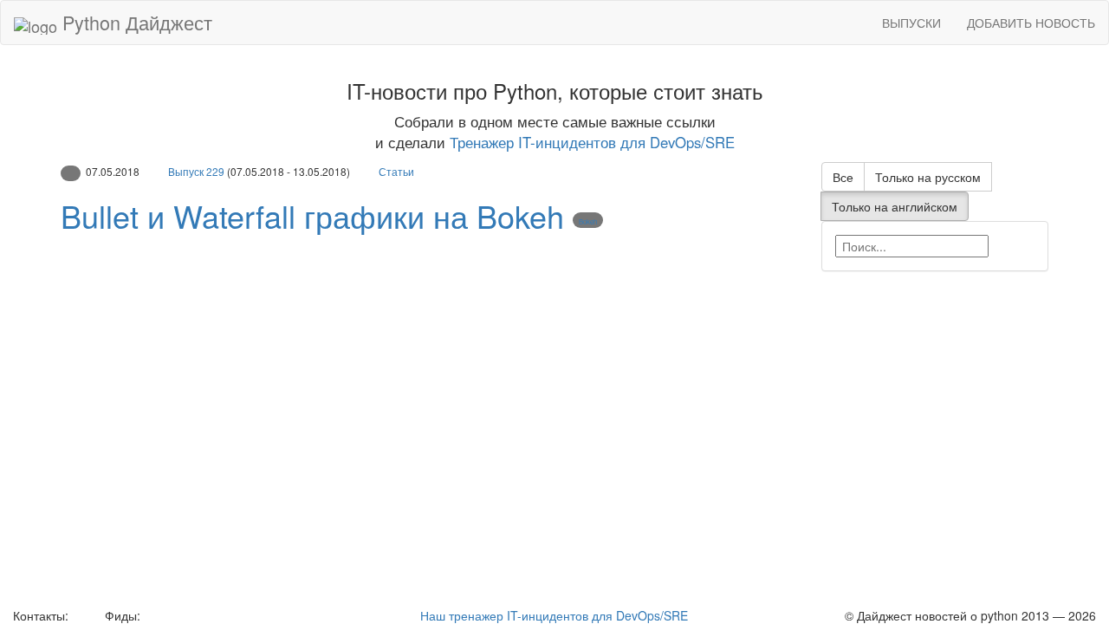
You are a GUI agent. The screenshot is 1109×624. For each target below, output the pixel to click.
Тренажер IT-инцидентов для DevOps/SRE (592, 142)
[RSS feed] (150, 615)
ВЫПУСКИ (911, 22)
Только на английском (894, 206)
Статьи (396, 171)
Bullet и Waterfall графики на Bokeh (312, 215)
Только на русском (928, 176)
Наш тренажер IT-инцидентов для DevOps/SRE (554, 615)
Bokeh (588, 221)
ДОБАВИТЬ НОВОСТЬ (1031, 22)
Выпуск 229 (196, 171)
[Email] (85, 615)
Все (843, 176)
